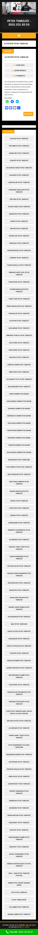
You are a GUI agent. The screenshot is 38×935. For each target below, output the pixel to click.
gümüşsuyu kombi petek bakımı (19, 416)
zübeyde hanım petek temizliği (19, 365)
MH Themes (25, 927)
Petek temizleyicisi (19, 900)
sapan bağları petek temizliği (19, 815)
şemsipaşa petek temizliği (19, 801)
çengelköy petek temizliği (19, 153)
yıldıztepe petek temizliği (19, 508)
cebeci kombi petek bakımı (19, 394)
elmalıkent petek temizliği (19, 823)
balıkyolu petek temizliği (19, 357)
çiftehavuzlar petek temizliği (19, 566)
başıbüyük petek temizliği (19, 214)
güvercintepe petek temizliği (19, 583)
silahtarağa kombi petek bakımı (19, 452)
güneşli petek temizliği (19, 515)
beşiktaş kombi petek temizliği (19, 661)
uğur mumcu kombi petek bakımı (19, 401)
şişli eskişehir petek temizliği (19, 474)
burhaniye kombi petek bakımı (19, 438)
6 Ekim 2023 (20, 65)
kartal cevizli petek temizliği (19, 631)
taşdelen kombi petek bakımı (19, 445)
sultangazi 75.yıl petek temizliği (19, 379)
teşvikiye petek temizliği (19, 653)
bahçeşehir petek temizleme (19, 460)
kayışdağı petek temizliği (19, 175)
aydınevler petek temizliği (19, 236)
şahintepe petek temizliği (19, 590)
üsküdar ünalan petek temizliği (19, 769)
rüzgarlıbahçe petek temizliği (19, 250)
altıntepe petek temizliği (16, 57)
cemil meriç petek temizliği (19, 350)
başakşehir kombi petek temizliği (19, 755)
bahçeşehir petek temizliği (19, 639)
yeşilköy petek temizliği (19, 160)
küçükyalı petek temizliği (19, 243)
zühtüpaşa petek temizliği (19, 762)
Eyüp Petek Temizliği (19, 892)
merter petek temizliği (19, 229)
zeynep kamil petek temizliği (19, 207)
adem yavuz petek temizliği (19, 776)
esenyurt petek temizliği (19, 847)
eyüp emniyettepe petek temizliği (19, 467)
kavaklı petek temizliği (19, 501)
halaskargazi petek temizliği (19, 617)
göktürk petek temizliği (19, 199)
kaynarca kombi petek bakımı (19, 409)
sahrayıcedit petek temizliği (19, 784)
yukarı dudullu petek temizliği (19, 265)
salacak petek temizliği (19, 139)
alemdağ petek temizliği (19, 258)
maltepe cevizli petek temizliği (19, 721)
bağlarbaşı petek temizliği (19, 328)
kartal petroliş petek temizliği (19, 646)
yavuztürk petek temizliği (19, 343)
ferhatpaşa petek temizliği (19, 282)
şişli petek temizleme (19, 624)
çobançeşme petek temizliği (19, 523)
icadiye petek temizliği (19, 221)
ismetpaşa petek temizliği (19, 372)
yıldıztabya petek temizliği (19, 685)
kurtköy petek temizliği (19, 830)
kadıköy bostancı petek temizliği (19, 668)
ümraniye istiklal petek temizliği (19, 335)
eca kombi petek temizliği (19, 907)
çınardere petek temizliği (19, 808)
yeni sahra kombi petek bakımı (19, 423)
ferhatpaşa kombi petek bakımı (19, 430)
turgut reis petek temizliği (19, 299)
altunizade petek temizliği (19, 728)
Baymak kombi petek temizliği (19, 914)
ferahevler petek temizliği (19, 313)
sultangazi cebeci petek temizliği (19, 168)
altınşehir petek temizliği (19, 540)
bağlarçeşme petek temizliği (19, 387)
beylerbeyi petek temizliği (19, 146)
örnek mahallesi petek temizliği (19, 306)
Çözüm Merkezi (20, 70)
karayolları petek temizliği (19, 182)
